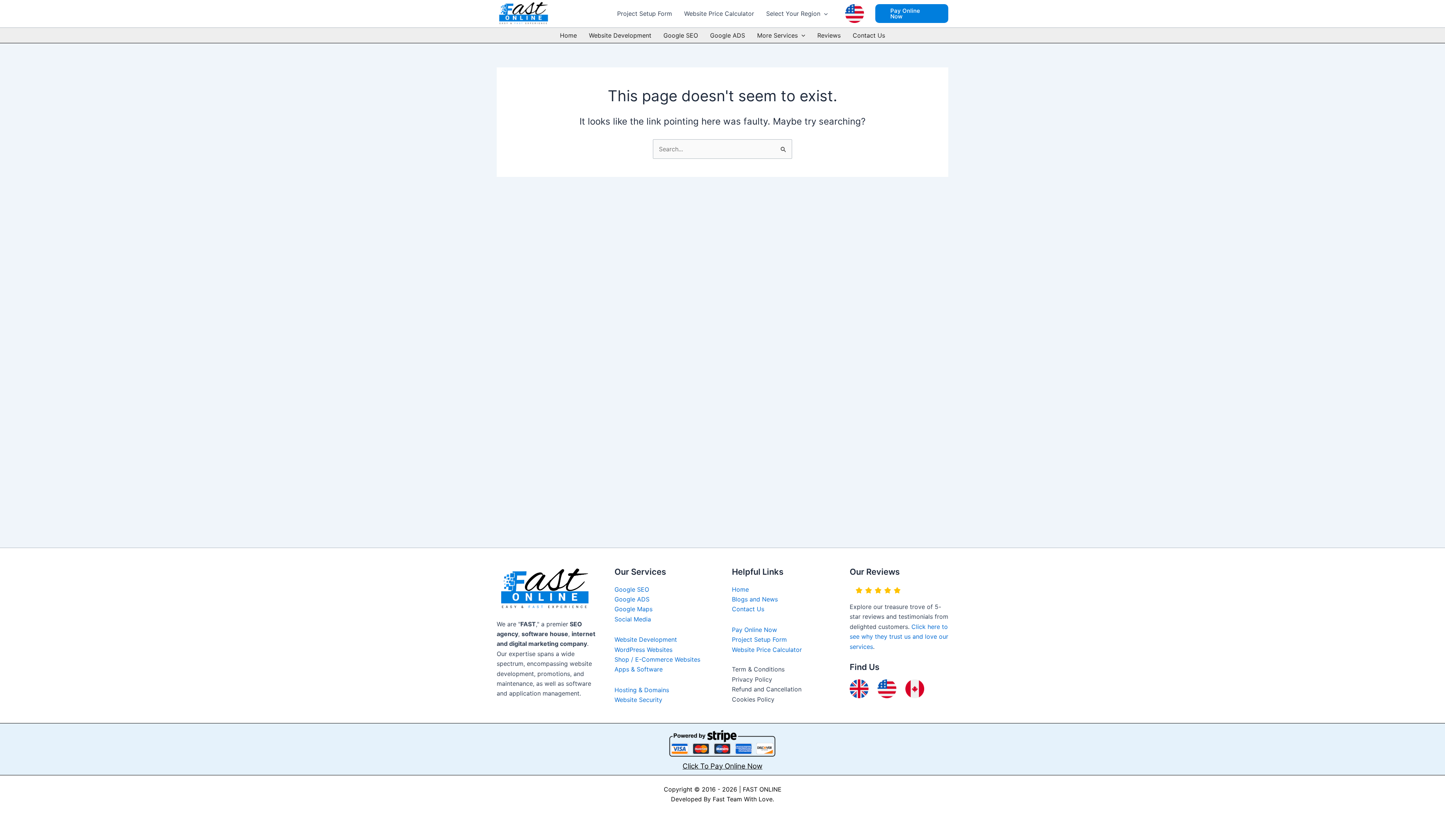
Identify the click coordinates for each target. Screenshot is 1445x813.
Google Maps (634, 609)
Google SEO (680, 35)
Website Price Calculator (719, 13)
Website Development (620, 35)
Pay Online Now (754, 629)
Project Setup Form (644, 13)
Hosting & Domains (642, 690)
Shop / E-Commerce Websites (657, 659)
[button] (824, 13)
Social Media (633, 619)
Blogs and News (755, 599)
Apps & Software (639, 669)
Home (568, 35)
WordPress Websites (643, 649)
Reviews (829, 35)
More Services (777, 35)
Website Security (638, 699)
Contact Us (869, 35)
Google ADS (727, 35)
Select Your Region (793, 13)
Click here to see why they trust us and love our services (899, 636)
